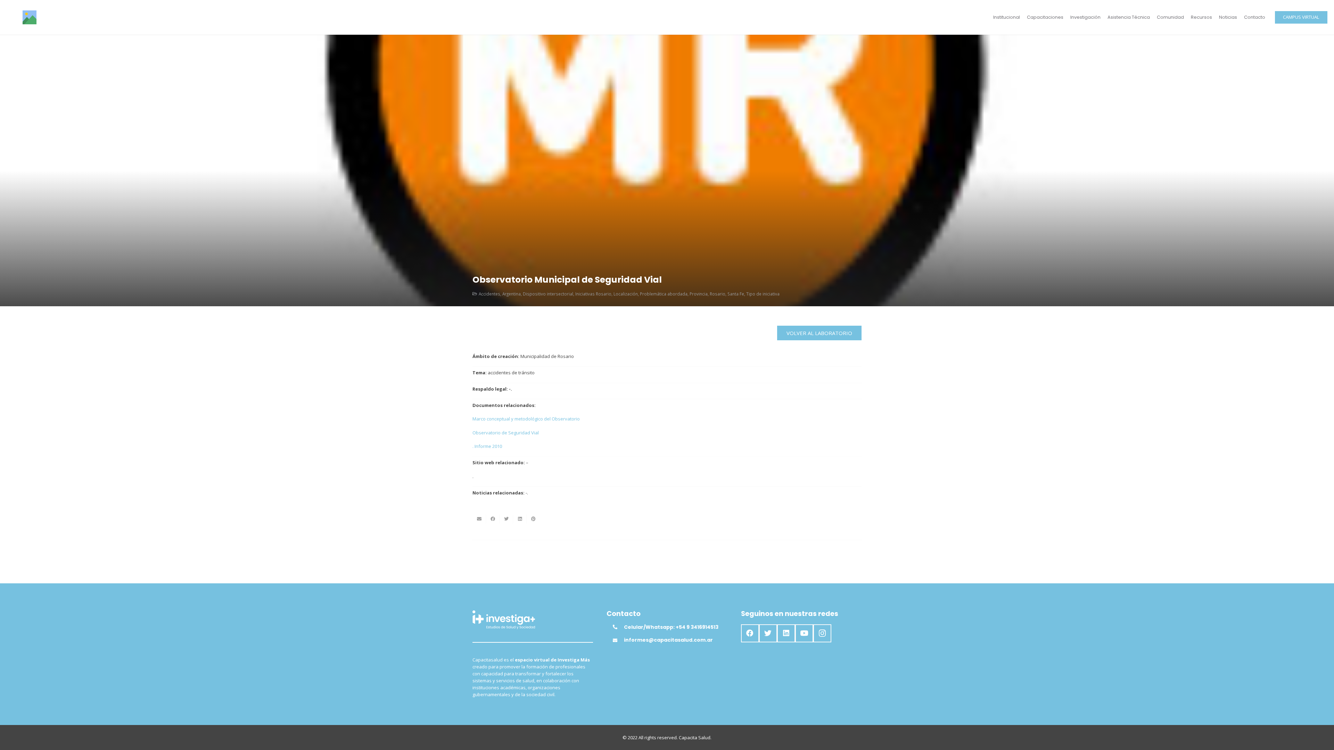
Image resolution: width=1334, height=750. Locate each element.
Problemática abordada (663, 294)
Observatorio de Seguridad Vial (505, 433)
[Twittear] (506, 519)
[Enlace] (29, 17)
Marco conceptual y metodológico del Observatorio (526, 419)
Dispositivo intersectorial (548, 294)
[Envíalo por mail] (479, 519)
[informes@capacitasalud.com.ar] (618, 640)
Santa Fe (735, 294)
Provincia (699, 294)
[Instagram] (822, 633)
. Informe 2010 (487, 446)
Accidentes (489, 294)
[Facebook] (750, 633)
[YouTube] (804, 633)
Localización (626, 294)
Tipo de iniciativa (763, 294)
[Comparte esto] (493, 519)
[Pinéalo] (533, 519)
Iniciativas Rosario (593, 294)
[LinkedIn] (786, 633)
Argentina (511, 294)
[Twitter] (768, 633)
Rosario (717, 294)
